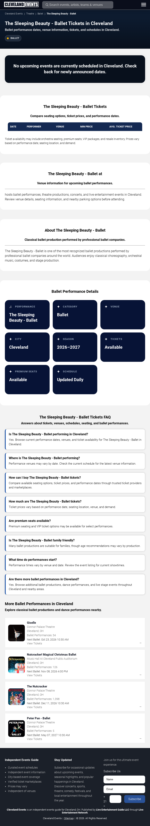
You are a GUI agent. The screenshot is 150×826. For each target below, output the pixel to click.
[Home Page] (21, 5)
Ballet (40, 13)
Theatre (30, 13)
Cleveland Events (14, 13)
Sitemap (69, 818)
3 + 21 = (105, 799)
